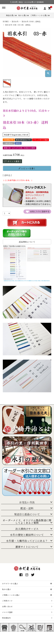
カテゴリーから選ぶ (10, 583)
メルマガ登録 (7, 612)
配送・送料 (27, 508)
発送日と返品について (27, 514)
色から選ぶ (22, 15)
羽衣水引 (15, 21)
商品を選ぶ (10, 15)
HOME (6, 21)
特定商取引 (6, 618)
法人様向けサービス (27, 529)
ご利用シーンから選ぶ (39, 15)
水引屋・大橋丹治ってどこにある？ (27, 541)
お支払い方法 (27, 502)
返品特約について (27, 241)
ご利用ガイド (7, 600)
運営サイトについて (26, 547)
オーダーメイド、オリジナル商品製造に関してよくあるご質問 (27, 521)
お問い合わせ (7, 606)
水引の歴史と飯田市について (27, 535)
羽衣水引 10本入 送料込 (31, 21)
